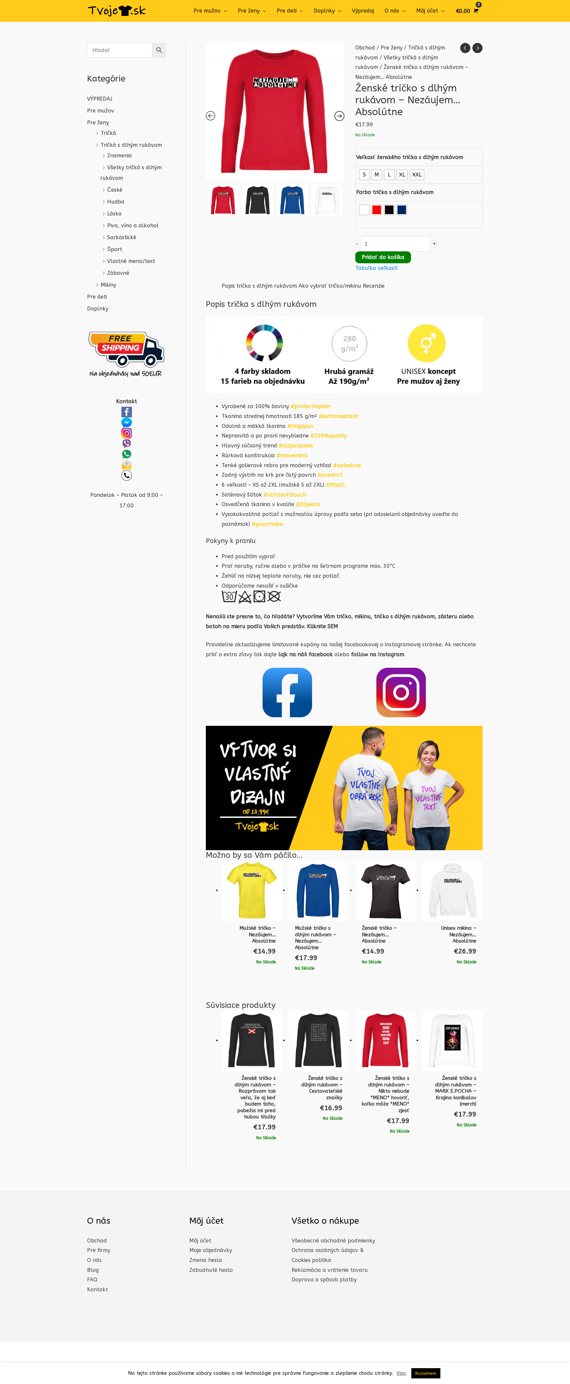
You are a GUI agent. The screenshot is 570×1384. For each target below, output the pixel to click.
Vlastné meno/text (131, 261)
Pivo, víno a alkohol (133, 225)
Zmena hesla (205, 1260)
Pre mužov (207, 11)
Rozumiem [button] (425, 1373)
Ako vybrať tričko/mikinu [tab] (330, 286)
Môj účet (427, 11)
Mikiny (108, 285)
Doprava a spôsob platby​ (324, 1279)
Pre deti (287, 11)
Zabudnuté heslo (211, 1270)
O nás (392, 11)
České (114, 190)
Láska (114, 213)
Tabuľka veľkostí (376, 268)
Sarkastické (121, 237)
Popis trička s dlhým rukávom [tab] (259, 286)
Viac (401, 1373)
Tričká (108, 133)
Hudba (115, 202)
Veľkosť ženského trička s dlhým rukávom (409, 157)
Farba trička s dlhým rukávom (394, 192)
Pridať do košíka (383, 257)
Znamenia (119, 155)
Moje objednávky (210, 1250)
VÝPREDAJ (99, 99)
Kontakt (97, 1289)
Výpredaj (363, 11)
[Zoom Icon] (275, 112)
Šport (114, 249)
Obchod (365, 48)
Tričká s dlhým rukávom (131, 145)
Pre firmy (98, 1250)
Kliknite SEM (322, 626)
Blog (93, 1270)
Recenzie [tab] (374, 286)
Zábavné (118, 273)
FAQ (92, 1279)
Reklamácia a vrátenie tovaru (330, 1270)
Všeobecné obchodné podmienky (333, 1241)
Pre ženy (249, 11)
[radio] (364, 175)
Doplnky (324, 11)
